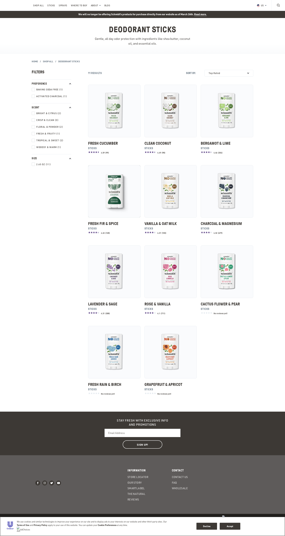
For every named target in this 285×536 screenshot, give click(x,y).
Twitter (51, 483)
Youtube (58, 483)
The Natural (136, 494)
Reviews (133, 499)
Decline (206, 526)
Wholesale (180, 488)
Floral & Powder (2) (49, 126)
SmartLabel (136, 488)
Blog (107, 5)
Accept (230, 526)
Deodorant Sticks (69, 61)
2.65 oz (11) (43, 164)
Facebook (37, 483)
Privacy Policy (40, 525)
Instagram (44, 483)
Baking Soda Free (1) (49, 89)
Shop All (38, 5)
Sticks (51, 5)
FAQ (174, 482)
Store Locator (137, 477)
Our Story (134, 482)
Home (35, 61)
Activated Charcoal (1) (51, 96)
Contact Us (180, 477)
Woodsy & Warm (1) (48, 147)
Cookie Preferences (107, 525)
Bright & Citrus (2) (48, 113)
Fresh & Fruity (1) (48, 133)
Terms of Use (23, 525)
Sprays (63, 5)
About (94, 5)
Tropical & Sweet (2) (49, 140)
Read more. (200, 14)
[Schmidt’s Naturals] (16, 5)
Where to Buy (79, 5)
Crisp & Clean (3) (47, 120)
